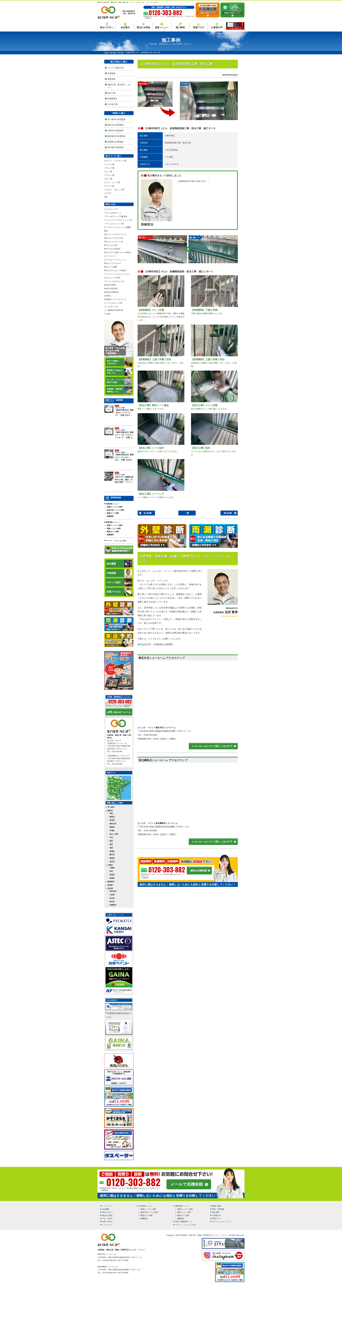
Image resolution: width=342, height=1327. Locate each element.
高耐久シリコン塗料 (115, 507)
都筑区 (112, 827)
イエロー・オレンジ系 (114, 189)
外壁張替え (113, 98)
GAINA (107, 296)
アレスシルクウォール (114, 281)
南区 (111, 844)
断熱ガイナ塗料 (113, 513)
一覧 (187, 513)
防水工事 (112, 93)
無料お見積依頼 (198, 870)
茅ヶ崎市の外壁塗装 (117, 119)
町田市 (112, 902)
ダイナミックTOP (112, 278)
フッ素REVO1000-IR (113, 310)
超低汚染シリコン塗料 (115, 510)
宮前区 (112, 875)
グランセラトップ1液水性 (115, 216)
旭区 (111, 848)
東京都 (110, 888)
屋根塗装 (112, 79)
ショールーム (107, 1225)
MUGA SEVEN (111, 288)
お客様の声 (217, 27)
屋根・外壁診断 (218, 1209)
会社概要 (111, 563)
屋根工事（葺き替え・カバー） (120, 86)
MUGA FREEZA (111, 292)
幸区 (111, 871)
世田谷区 (113, 891)
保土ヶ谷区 (114, 834)
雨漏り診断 (216, 1206)
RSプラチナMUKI (112, 249)
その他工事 (113, 104)
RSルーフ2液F (110, 267)
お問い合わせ (107, 1222)
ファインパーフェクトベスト (117, 274)
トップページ (107, 1206)
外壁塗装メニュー (146, 1206)
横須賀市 (111, 882)
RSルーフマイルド (112, 263)
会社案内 (125, 27)
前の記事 (228, 513)
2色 (105, 197)
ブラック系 (109, 168)
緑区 (111, 841)
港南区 (112, 858)
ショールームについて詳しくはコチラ (212, 746)
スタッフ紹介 (113, 582)
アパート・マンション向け (116, 541)
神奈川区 (113, 824)
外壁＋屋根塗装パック (184, 1222)
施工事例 (180, 27)
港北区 (112, 820)
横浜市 (110, 811)
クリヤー (108, 193)
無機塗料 (110, 516)
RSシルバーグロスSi (113, 238)
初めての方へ (107, 27)
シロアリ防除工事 (116, 68)
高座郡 (110, 885)
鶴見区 (112, 817)
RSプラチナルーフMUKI (115, 270)
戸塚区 (112, 831)
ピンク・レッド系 (112, 182)
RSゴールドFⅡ (110, 245)
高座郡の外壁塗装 (116, 142)
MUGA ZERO (110, 285)
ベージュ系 (109, 164)
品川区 (112, 898)
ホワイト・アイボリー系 (115, 161)
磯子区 (112, 855)
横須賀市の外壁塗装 (117, 136)
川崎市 (110, 865)
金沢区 (112, 862)
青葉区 (112, 851)
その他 (107, 314)
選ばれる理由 (143, 27)
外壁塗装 (112, 73)
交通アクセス (113, 591)
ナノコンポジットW (113, 303)
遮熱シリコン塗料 (114, 528)
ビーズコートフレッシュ (115, 260)
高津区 (112, 878)
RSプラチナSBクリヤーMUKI (117, 252)
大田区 (112, 895)
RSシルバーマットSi (113, 242)
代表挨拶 (111, 573)
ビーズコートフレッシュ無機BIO (117, 229)
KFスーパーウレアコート (115, 234)
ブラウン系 (109, 175)
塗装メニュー (162, 27)
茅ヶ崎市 (111, 807)
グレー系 (108, 171)
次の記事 (148, 513)
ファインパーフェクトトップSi (118, 220)
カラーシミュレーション (221, 1222)
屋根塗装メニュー (182, 1206)
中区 (111, 837)
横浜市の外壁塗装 (116, 125)
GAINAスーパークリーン (115, 299)
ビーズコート (110, 256)
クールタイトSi (111, 306)
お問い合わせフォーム (119, 712)
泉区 (111, 813)
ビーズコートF (110, 209)
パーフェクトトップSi (114, 223)
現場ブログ (198, 27)
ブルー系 (108, 179)
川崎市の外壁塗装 (116, 130)
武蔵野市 (113, 905)
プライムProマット (112, 213)
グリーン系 (109, 186)
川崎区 (112, 868)
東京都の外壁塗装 (116, 147)
